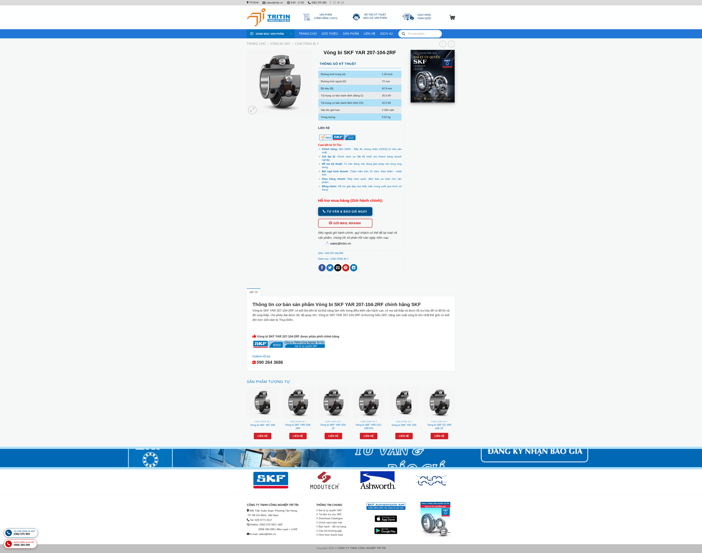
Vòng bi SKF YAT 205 (404, 425)
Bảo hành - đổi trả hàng (332, 526)
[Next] (455, 416)
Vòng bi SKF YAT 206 (262, 425)
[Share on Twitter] (329, 267)
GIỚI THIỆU (330, 33)
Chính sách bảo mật (330, 522)
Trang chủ (256, 43)
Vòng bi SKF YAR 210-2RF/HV (369, 426)
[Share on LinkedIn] (353, 267)
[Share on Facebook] (322, 267)
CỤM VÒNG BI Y (307, 43)
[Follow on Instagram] (334, 2)
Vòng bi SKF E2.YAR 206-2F (439, 426)
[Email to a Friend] (337, 267)
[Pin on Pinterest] (345, 267)
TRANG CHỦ (308, 33)
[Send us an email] (342, 2)
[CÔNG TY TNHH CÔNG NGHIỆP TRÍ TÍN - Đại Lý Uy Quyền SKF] (269, 17)
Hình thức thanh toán (331, 534)
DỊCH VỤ (386, 33)
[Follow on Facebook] (330, 2)
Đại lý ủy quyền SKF (330, 510)
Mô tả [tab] (254, 292)
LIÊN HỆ (369, 33)
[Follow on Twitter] (338, 2)
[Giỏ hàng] (452, 17)
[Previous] (247, 416)
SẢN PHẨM (351, 33)
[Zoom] (252, 110)
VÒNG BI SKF (280, 43)
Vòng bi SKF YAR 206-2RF (298, 426)
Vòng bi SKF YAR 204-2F (333, 426)
